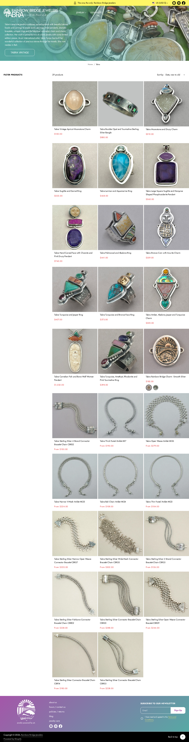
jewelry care (54, 720)
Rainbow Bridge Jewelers (32, 734)
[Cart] (178, 12)
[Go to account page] (173, 12)
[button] (168, 12)
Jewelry (80, 12)
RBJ (109, 12)
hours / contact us (57, 706)
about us (53, 702)
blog (51, 716)
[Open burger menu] (183, 12)
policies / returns (56, 711)
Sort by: (160, 74)
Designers (96, 12)
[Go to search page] (168, 12)
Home (90, 64)
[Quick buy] (93, 122)
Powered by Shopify (12, 738)
